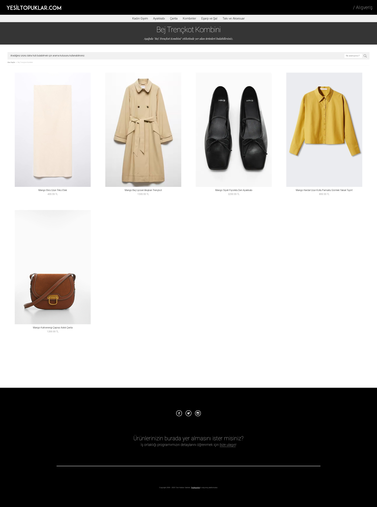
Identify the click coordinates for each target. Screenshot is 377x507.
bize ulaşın (228, 445)
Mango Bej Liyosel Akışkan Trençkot (143, 190)
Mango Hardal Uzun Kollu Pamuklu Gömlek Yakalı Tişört (324, 190)
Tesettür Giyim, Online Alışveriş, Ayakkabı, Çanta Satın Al (33, 7)
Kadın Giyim (140, 18)
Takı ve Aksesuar (234, 18)
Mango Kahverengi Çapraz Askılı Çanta (53, 327)
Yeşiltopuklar (195, 487)
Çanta (174, 18)
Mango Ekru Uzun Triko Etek (52, 190)
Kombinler (189, 18)
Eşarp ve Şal (209, 18)
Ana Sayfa (11, 62)
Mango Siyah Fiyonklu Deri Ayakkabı (233, 190)
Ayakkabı (159, 18)
